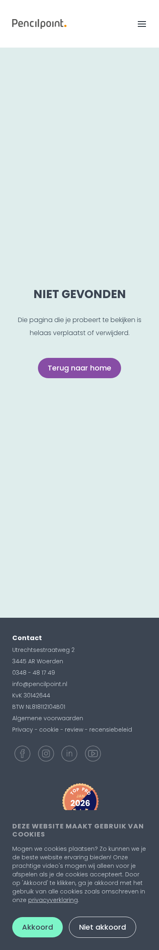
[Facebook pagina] (22, 753)
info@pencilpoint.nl (39, 684)
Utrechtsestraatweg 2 (43, 650)
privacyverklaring (53, 900)
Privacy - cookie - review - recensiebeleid (72, 730)
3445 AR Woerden (37, 661)
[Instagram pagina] (46, 753)
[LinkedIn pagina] (69, 753)
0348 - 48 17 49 (33, 673)
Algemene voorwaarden (47, 718)
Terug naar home (79, 368)
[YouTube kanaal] (93, 753)
